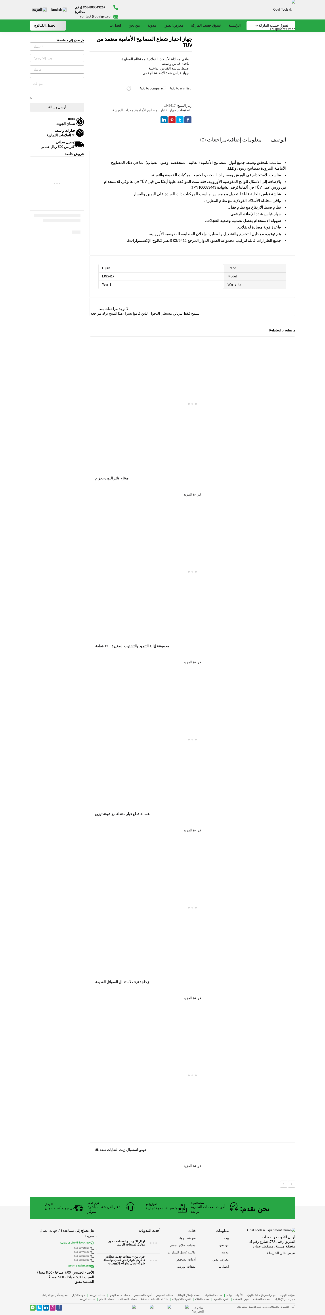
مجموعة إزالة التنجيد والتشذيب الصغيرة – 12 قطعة (132, 646)
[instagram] (52, 1308)
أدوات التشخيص (142, 1295)
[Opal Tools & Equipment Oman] (276, 19)
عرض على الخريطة (281, 1253)
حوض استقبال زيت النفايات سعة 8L (121, 1150)
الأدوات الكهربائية (181, 1299)
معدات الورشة (122, 110)
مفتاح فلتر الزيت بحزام (112, 478)
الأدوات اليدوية (221, 1299)
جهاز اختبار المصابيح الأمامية (155, 110)
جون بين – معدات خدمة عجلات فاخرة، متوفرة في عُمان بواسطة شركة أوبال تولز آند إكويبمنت (124, 1260)
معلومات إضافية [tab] (244, 140)
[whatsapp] (33, 1308)
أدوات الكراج (78, 1295)
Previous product (291, 1184)
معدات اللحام (106, 1299)
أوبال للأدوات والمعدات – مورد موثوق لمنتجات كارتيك (126, 1243)
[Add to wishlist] (164, 88)
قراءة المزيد (192, 494)
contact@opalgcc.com (96, 16)
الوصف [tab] (278, 140)
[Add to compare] (128, 88)
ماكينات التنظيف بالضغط (154, 1299)
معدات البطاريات (213, 1295)
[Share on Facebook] (187, 119)
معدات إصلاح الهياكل (188, 1295)
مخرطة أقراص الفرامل (54, 1295)
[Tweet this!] (180, 119)
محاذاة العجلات (261, 1299)
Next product (283, 1184)
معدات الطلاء (202, 1299)
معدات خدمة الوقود (119, 1295)
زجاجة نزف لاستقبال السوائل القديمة (122, 982)
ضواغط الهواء (287, 1295)
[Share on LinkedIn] (164, 119)
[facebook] (59, 1308)
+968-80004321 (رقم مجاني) (90, 10)
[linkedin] (46, 1308)
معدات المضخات (127, 1299)
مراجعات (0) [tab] (213, 140)
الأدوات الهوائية (234, 1295)
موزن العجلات (241, 1299)
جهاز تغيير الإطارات (284, 1299)
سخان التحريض (164, 1295)
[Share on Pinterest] (172, 119)
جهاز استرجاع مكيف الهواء (261, 1295)
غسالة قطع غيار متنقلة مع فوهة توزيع (122, 814)
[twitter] (39, 1308)
